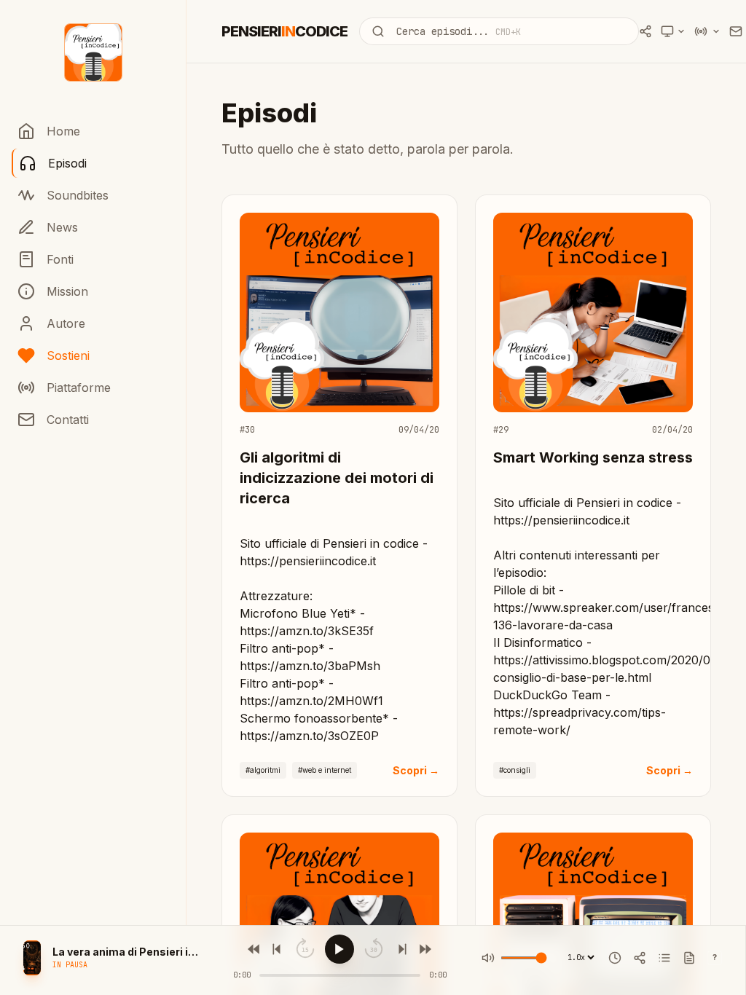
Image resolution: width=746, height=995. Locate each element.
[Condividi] (639, 957)
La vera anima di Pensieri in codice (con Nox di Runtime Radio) (125, 951)
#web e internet (324, 770)
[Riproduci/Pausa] (339, 949)
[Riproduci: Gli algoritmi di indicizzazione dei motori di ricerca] (339, 324)
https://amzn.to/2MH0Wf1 (311, 700)
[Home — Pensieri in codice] (93, 52)
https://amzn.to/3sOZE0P (309, 735)
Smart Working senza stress (593, 457)
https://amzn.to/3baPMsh (310, 665)
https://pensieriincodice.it (308, 561)
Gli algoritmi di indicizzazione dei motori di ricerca (336, 478)
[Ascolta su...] (707, 31)
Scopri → (416, 770)
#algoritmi (263, 770)
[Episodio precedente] (255, 949)
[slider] (339, 975)
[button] (32, 957)
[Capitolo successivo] (400, 949)
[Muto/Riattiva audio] (488, 957)
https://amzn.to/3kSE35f (307, 631)
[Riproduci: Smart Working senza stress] (593, 324)
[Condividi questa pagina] (645, 31)
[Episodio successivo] (424, 949)
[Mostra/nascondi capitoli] (664, 957)
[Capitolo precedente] (278, 949)
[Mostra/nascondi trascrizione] (689, 957)
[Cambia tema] (673, 31)
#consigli (514, 770)
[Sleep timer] (614, 957)
